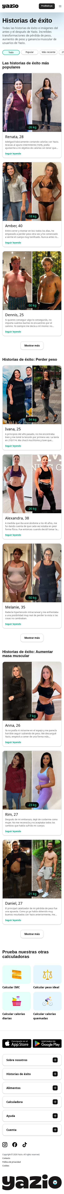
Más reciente (48, 52)
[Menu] (60, 6)
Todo (11, 52)
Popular (30, 52)
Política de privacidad (11, 1162)
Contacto (6, 1158)
